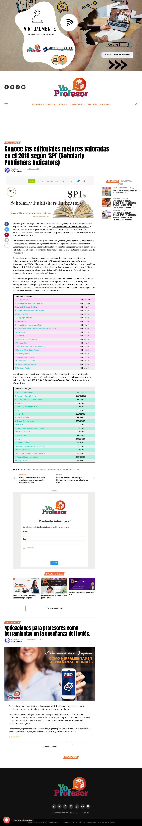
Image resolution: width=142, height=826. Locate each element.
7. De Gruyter (19, 414)
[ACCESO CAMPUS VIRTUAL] (71, 70)
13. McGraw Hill (20, 436)
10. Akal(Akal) (20, 332)
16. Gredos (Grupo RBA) (23, 354)
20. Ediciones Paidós (22, 368)
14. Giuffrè (19, 439)
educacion (51, 469)
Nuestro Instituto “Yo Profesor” (43, 104)
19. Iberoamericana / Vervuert (25, 364)
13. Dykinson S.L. (21, 343)
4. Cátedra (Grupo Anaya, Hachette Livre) (29, 311)
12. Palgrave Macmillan (23, 432)
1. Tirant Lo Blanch (21, 300)
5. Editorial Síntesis (21, 314)
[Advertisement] (71, 124)
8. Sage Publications (22, 418)
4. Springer (19, 403)
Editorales (41, 469)
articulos (31, 469)
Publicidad (74, 813)
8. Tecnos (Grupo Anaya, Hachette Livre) (29, 325)
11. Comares (19, 336)
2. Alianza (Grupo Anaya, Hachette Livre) (29, 303)
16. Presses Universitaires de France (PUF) (30, 446)
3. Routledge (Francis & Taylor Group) (28, 400)
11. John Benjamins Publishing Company (29, 428)
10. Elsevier (19, 425)
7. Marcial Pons (20, 321)
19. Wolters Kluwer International (26, 457)
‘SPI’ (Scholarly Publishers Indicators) (70, 226)
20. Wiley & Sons (21, 461)
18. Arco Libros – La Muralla (25, 361)
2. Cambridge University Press (25, 396)
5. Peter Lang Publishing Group (26, 407)
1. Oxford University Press (24, 392)
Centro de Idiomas (77, 104)
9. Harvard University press (24, 421)
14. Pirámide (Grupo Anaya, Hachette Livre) (30, 347)
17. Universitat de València (24, 357)
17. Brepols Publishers (23, 450)
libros (72, 469)
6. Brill (17, 410)
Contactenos (104, 104)
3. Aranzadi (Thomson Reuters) (26, 307)
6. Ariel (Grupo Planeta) (23, 318)
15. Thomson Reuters (22, 443)
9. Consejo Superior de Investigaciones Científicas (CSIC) (35, 329)
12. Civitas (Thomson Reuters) (26, 339)
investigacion (63, 469)
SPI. (78, 469)
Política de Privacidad (60, 813)
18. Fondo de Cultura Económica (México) (30, 453)
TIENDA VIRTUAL (92, 104)
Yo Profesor (17, 171)
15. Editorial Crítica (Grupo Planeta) (27, 350)
